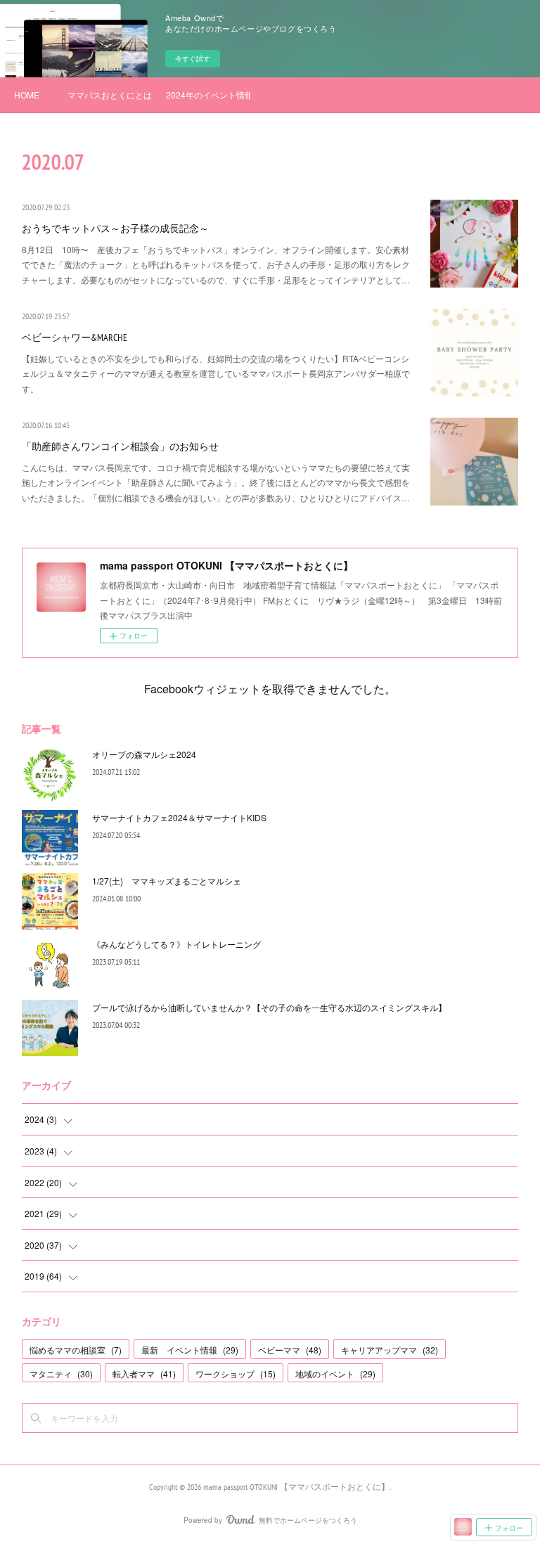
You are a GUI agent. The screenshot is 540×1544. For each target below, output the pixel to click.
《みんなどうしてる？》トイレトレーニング (176, 944)
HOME (26, 95)
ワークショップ (235, 1373)
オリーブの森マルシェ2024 (144, 754)
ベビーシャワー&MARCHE (74, 337)
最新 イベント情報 (189, 1350)
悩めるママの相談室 (76, 1350)
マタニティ (61, 1373)
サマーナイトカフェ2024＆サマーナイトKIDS (179, 817)
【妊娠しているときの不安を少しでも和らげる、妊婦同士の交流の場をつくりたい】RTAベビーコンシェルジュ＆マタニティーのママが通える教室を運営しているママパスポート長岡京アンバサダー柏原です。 (216, 373)
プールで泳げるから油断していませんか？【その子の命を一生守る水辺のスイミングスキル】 (269, 1007)
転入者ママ (144, 1373)
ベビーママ (289, 1350)
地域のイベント (335, 1373)
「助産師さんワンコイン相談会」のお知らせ (120, 446)
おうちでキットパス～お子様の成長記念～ (115, 228)
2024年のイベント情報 (208, 95)
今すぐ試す (192, 58)
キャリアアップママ (389, 1350)
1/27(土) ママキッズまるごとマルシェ (166, 881)
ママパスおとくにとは (110, 95)
